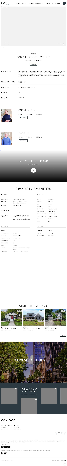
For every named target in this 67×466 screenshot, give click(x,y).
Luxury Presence (9, 460)
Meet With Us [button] (33, 364)
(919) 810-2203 (29, 114)
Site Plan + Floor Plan (21, 3)
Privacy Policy (63, 460)
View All (62, 335)
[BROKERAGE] (65, 433)
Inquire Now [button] (33, 64)
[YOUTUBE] (62, 433)
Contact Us (18, 433)
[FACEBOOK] (56, 433)
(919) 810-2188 (29, 137)
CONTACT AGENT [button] (23, 117)
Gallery (48, 3)
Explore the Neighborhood (37, 3)
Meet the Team (56, 3)
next (8, 44)
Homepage (3, 433)
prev (5, 44)
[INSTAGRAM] (59, 433)
